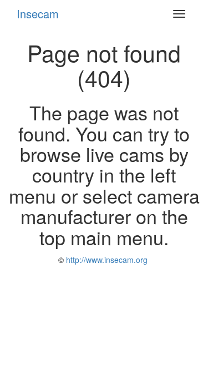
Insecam (38, 14)
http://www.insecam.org (106, 259)
